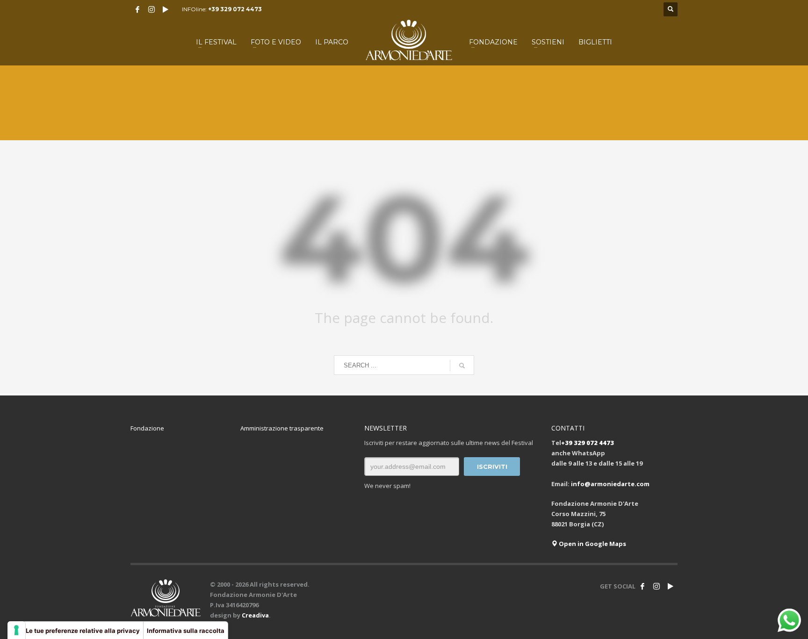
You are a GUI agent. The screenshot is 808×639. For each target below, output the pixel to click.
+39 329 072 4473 (235, 9)
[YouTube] (166, 9)
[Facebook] (137, 9)
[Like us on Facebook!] (642, 586)
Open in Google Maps (591, 543)
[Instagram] (151, 9)
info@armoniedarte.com (610, 484)
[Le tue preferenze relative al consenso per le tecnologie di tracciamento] (16, 630)
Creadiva (255, 615)
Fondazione (147, 428)
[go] (462, 365)
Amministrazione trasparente (282, 428)
